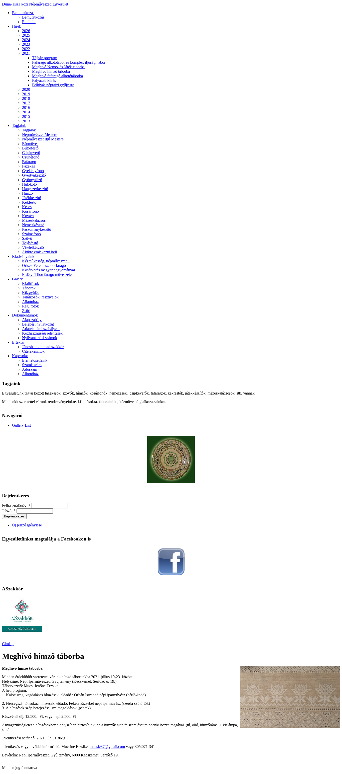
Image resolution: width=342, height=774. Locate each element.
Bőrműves (30, 143)
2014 (26, 112)
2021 (26, 53)
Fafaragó (29, 162)
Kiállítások (30, 283)
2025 (26, 35)
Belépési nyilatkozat (38, 324)
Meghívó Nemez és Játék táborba (58, 67)
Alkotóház (30, 301)
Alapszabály (32, 320)
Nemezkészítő (33, 225)
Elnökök (29, 22)
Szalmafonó (31, 234)
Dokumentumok (25, 315)
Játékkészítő (31, 198)
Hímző (27, 193)
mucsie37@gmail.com (107, 746)
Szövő (27, 238)
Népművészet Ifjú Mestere (43, 139)
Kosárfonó (30, 211)
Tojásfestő (30, 243)
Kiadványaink (23, 256)
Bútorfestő (30, 148)
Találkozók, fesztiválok (40, 297)
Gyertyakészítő (34, 175)
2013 (26, 121)
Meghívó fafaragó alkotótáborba (57, 76)
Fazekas (28, 166)
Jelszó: (9, 511)
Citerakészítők (33, 351)
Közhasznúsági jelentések (42, 333)
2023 (26, 44)
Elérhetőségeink (34, 360)
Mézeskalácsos (34, 220)
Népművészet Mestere (39, 134)
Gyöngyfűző (32, 180)
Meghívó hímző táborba (51, 71)
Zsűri (26, 310)
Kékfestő (29, 202)
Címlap (8, 644)
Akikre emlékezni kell (39, 252)
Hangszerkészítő (35, 189)
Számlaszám (32, 365)
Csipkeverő (31, 152)
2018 (26, 98)
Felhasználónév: (16, 505)
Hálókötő (29, 184)
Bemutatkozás (23, 13)
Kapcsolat (20, 356)
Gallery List (21, 425)
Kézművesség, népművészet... (46, 261)
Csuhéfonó (30, 157)
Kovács (28, 216)
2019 (26, 94)
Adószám (29, 369)
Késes (27, 207)
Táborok (29, 288)
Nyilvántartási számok (39, 338)
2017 (26, 103)
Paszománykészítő (36, 229)
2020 (26, 89)
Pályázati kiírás (44, 80)
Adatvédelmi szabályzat (41, 329)
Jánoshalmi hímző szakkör (43, 347)
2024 (26, 40)
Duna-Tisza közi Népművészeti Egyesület (35, 4)
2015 (26, 116)
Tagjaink (19, 125)
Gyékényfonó (33, 171)
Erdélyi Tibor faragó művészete (47, 274)
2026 (26, 31)
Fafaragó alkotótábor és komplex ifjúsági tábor (68, 62)
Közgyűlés (30, 292)
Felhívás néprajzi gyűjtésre (53, 85)
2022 (26, 49)
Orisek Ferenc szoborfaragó (44, 265)
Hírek (16, 26)
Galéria (18, 279)
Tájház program (44, 58)
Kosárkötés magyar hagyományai (48, 270)
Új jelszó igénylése (27, 525)
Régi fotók (30, 306)
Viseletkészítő (33, 247)
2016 (26, 107)
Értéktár (18, 342)
